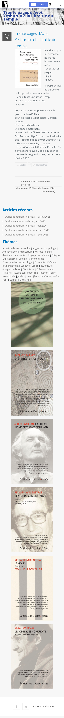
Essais (35, 265)
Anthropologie (48, 248)
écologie (27, 262)
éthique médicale (11, 269)
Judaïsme (46, 276)
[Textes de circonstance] (32, 521)
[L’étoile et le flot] (32, 384)
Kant (4, 279)
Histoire (6, 272)
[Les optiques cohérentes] (32, 657)
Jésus (36, 276)
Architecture (26, 251)
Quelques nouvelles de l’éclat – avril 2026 (26, 234)
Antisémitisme (10, 251)
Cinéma (23, 258)
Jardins (21, 276)
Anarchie (25, 248)
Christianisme (9, 258)
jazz (29, 276)
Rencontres (41, 164)
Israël (5, 276)
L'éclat (23, 165)
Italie (12, 276)
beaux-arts (19, 255)
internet (44, 272)
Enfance (51, 262)
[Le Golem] (32, 589)
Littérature (25, 279)
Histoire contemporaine (25, 272)
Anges (35, 248)
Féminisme (28, 269)
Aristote (39, 251)
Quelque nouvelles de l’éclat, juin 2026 (25, 221)
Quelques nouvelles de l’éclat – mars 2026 (27, 230)
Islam (53, 272)
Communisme (36, 258)
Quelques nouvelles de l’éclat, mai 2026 (26, 225)
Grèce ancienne (44, 269)
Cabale (45, 255)
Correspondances (11, 262)
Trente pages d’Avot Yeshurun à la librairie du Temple (35, 39)
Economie (39, 262)
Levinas (14, 279)
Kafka (56, 276)
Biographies (33, 255)
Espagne (25, 265)
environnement (10, 265)
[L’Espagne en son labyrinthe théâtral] (32, 315)
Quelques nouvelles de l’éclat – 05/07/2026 (27, 216)
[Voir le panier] (50, 4)
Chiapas (56, 255)
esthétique (46, 265)
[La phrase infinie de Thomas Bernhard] (32, 452)
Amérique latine (10, 248)
